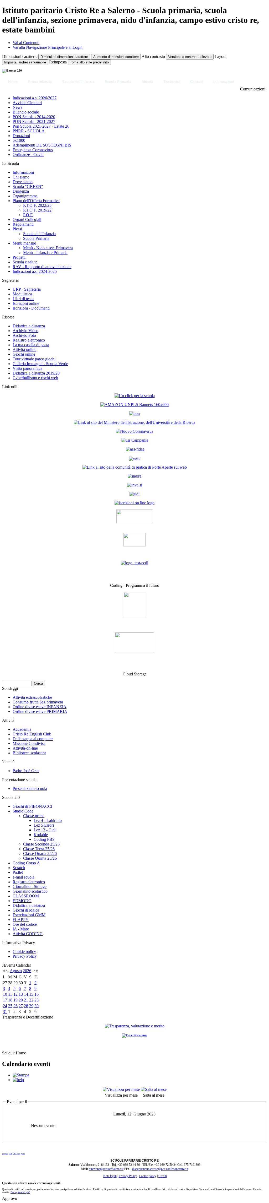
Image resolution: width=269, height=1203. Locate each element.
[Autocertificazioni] (134, 545)
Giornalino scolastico (30, 891)
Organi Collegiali (27, 219)
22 (31, 1000)
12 (15, 994)
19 (15, 1000)
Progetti (19, 257)
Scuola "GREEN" (28, 186)
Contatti (196, 82)
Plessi (17, 229)
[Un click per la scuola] (134, 404)
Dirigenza (21, 191)
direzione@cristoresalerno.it (106, 1169)
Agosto (16, 970)
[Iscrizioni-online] (134, 503)
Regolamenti (23, 224)
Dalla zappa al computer (33, 738)
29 (31, 1006)
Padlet (18, 872)
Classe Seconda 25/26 (41, 844)
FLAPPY (21, 919)
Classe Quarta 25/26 (40, 853)
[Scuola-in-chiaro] (134, 521)
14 (26, 994)
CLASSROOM (26, 896)
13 (21, 994)
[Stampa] (21, 1075)
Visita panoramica (27, 368)
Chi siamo (21, 177)
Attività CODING (28, 933)
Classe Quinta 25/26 (40, 858)
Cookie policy (24, 951)
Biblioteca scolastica (29, 753)
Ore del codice (25, 924)
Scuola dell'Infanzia (78, 82)
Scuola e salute (25, 262)
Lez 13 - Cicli (45, 830)
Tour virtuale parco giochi (34, 359)
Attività (147, 82)
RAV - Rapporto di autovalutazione (42, 266)
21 (26, 1000)
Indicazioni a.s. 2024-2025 (35, 271)
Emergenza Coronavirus (33, 150)
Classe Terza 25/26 (39, 849)
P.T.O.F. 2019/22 (37, 210)
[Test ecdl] (134, 563)
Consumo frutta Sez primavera (38, 702)
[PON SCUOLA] (134, 413)
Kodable (41, 834)
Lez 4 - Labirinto (48, 820)
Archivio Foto (24, 335)
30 (36, 1006)
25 (10, 1006)
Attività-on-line (25, 748)
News (17, 107)
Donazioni (21, 135)
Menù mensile (24, 243)
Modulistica (22, 294)
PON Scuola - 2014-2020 (34, 117)
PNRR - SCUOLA (29, 131)
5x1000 (19, 140)
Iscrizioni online (26, 303)
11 (10, 994)
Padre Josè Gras (26, 770)
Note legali (110, 1176)
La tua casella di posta (31, 345)
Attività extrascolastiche (32, 697)
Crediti (162, 1176)
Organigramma (25, 196)
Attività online (24, 349)
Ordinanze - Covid (28, 154)
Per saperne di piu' (20, 1192)
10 (5, 994)
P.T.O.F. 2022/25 (37, 205)
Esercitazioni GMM (29, 915)
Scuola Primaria (118, 82)
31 (5, 1011)
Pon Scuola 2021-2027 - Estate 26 (41, 126)
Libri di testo (23, 298)
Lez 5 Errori (44, 825)
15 (31, 994)
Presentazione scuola (30, 788)
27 (21, 1006)
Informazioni (223, 82)
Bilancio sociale (26, 112)
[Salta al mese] (154, 1089)
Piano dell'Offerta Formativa (36, 200)
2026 (27, 970)
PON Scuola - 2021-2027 (34, 121)
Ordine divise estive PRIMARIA (40, 711)
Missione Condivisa (29, 743)
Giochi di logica (26, 910)
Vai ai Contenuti (26, 42)
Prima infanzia (40, 82)
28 (26, 1006)
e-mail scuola (23, 877)
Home (13, 82)
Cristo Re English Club (32, 734)
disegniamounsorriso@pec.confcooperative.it (160, 1169)
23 (36, 1000)
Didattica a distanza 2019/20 (36, 373)
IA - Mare (21, 929)
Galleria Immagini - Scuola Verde (40, 363)
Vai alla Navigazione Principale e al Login (47, 47)
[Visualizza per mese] (121, 1089)
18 (10, 1000)
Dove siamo (23, 182)
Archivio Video (25, 330)
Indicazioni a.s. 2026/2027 (34, 98)
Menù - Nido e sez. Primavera (48, 248)
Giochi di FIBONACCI (32, 806)
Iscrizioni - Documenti (31, 308)
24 (5, 1006)
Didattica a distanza (29, 326)
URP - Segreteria (27, 289)
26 (15, 1006)
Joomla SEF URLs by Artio (13, 1154)
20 (21, 1000)
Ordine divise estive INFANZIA (39, 707)
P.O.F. (28, 215)
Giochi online (24, 354)
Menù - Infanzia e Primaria (45, 252)
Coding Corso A (26, 863)
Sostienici (171, 82)
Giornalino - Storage (29, 886)
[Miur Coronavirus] (134, 431)
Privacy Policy (25, 956)
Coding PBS (44, 839)
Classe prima (33, 816)
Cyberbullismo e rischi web (35, 378)
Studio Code (23, 811)
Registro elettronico (29, 340)
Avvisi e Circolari (27, 102)
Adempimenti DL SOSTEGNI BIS (42, 145)
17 (5, 1000)
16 (36, 994)
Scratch (19, 867)
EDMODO (22, 900)
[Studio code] (134, 617)
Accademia (22, 729)
